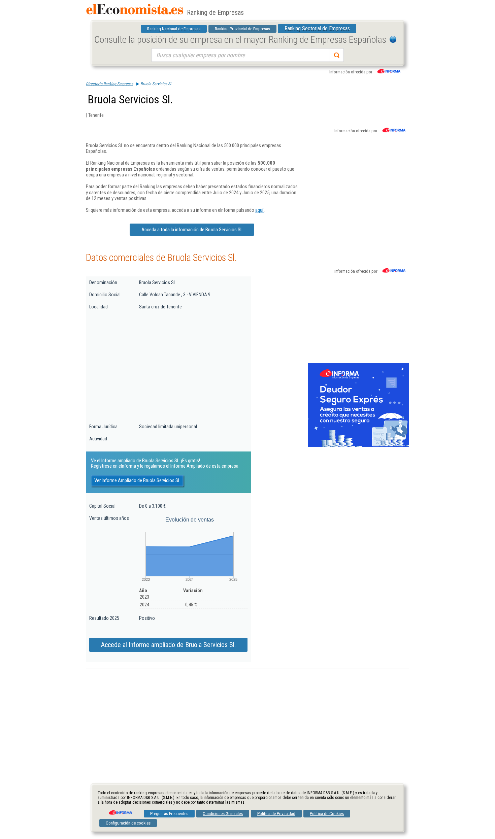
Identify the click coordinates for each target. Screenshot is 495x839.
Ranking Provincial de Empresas (242, 28)
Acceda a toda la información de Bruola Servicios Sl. (191, 230)
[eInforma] (120, 810)
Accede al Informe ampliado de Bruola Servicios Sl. (168, 645)
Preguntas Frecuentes (169, 813)
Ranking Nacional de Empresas (173, 28)
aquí (259, 210)
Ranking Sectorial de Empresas (317, 28)
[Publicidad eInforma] (358, 445)
